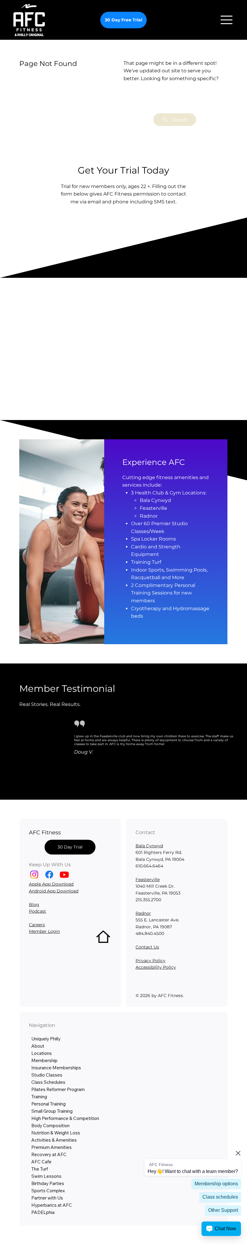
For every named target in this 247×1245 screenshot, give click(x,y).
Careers (37, 924)
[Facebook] (49, 874)
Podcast (37, 911)
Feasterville (148, 879)
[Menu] (227, 20)
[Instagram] (34, 874)
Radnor (143, 913)
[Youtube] (64, 874)
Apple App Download (51, 884)
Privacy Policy (150, 960)
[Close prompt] (238, 1153)
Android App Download (53, 891)
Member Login (44, 931)
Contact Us (147, 947)
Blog (34, 904)
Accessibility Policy (156, 967)
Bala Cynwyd (149, 845)
